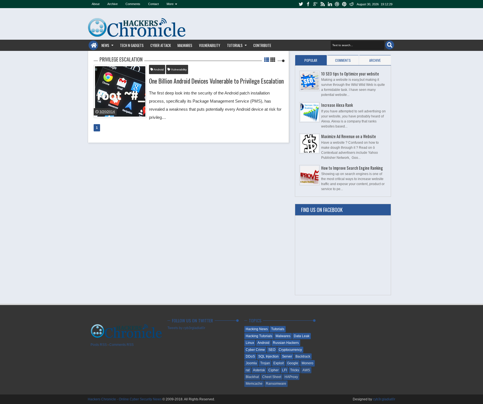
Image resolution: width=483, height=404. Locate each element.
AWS (306, 370)
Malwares (184, 45)
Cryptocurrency (290, 350)
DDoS (250, 356)
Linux (250, 343)
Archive (112, 4)
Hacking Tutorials (259, 336)
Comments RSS (121, 345)
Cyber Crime (255, 350)
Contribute (262, 45)
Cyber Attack (160, 45)
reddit (351, 4)
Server (287, 356)
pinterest (344, 4)
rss (322, 4)
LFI (284, 370)
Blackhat (252, 377)
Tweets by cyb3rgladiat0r (186, 328)
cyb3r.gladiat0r (384, 399)
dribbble (337, 4)
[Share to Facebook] (128, 108)
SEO (271, 350)
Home (93, 45)
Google (292, 363)
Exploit (278, 363)
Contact (153, 4)
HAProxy (291, 377)
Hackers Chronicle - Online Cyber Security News (125, 399)
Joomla (251, 363)
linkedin (329, 4)
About (96, 4)
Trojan (265, 363)
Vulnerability (209, 45)
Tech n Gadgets (132, 45)
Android (158, 69)
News (105, 45)
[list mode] (267, 59)
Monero (307, 363)
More (170, 4)
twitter (300, 4)
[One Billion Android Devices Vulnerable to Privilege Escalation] (120, 91)
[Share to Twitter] (135, 108)
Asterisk (259, 370)
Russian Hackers (286, 343)
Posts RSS (99, 345)
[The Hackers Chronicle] (91, 78)
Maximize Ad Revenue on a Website (348, 136)
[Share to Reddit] (142, 108)
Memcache (254, 384)
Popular (310, 60)
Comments (133, 4)
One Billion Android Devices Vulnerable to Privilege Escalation (216, 80)
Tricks (294, 370)
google (315, 4)
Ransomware (276, 384)
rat (248, 370)
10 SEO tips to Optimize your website (350, 74)
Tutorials (235, 45)
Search (389, 45)
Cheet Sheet (271, 377)
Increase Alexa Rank (337, 105)
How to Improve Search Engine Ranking (352, 168)
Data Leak (301, 336)
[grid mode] (272, 59)
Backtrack (302, 356)
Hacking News (257, 329)
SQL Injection (268, 356)
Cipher (273, 370)
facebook (308, 4)
